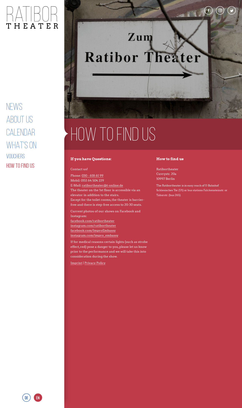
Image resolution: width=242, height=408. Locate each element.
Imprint (76, 263)
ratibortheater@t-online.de (102, 185)
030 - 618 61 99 (92, 175)
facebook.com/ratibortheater (93, 221)
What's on (21, 145)
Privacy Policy (95, 263)
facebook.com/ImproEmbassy (93, 230)
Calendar (20, 132)
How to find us (20, 165)
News (14, 106)
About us (19, 119)
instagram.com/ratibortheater (93, 225)
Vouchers (15, 156)
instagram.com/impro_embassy (94, 235)
